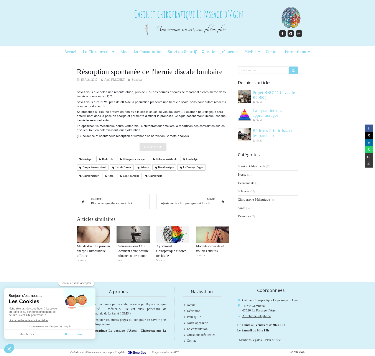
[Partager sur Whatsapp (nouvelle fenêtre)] (369, 149)
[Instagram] (299, 33)
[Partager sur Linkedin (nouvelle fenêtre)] (369, 142)
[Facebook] (282, 33)
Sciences (244, 191)
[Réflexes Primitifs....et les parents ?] (244, 134)
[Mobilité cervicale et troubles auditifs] (212, 234)
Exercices (244, 216)
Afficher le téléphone (256, 316)
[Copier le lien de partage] (369, 164)
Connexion (297, 352)
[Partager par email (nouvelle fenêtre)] (369, 156)
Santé (241, 208)
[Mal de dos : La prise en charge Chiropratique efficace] (93, 234)
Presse (242, 174)
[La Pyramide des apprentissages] (244, 114)
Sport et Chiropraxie (251, 166)
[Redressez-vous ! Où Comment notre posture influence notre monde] (133, 234)
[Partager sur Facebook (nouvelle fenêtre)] (369, 128)
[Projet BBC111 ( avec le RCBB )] (244, 96)
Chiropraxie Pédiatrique (254, 199)
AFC (176, 352)
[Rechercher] (293, 70)
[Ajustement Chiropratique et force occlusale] (172, 234)
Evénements (246, 183)
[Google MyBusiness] (291, 33)
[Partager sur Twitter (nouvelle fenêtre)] (369, 135)
